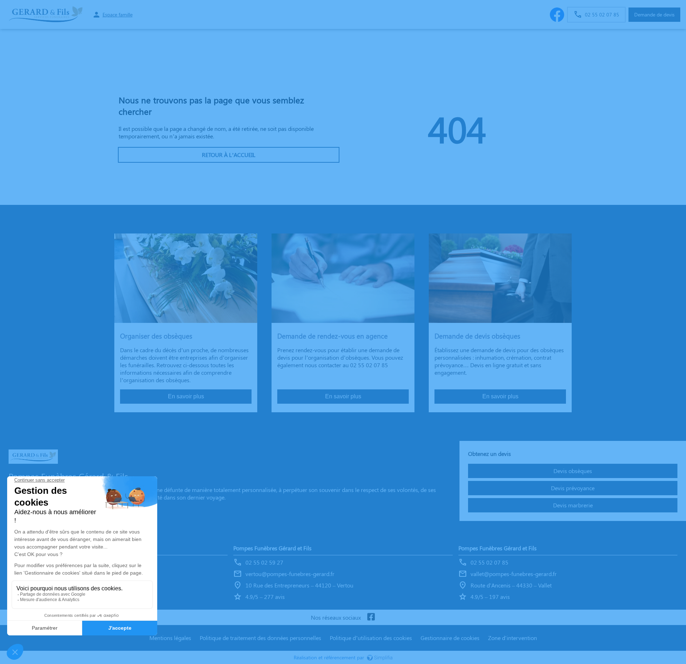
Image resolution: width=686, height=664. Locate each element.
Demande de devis (654, 14)
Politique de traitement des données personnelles (260, 637)
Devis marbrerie (573, 505)
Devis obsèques (572, 470)
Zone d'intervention (512, 637)
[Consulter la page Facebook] (371, 617)
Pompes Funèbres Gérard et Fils (272, 548)
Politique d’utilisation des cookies (371, 637)
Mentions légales (170, 637)
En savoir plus (186, 396)
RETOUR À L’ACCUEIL (228, 154)
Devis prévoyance (573, 488)
